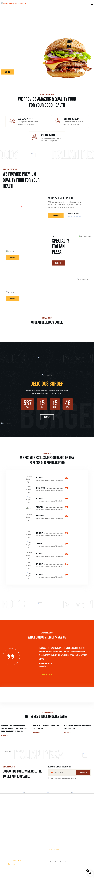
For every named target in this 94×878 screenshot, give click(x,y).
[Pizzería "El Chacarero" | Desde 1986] (13, 3)
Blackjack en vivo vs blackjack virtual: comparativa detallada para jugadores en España (14, 728)
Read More (3, 735)
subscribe (82, 773)
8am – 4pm (17, 861)
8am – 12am (12, 864)
